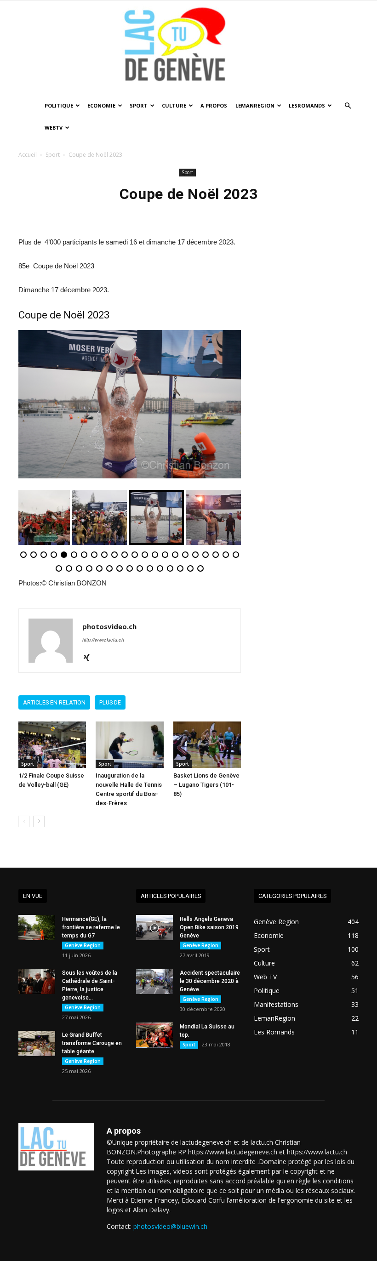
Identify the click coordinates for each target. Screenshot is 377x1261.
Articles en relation (54, 702)
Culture (174, 105)
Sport (139, 105)
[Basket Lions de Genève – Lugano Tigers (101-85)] (207, 744)
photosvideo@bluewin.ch (170, 1226)
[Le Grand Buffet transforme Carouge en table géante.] (36, 1043)
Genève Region (83, 945)
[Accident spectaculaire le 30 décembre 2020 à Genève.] (154, 981)
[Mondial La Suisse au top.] (154, 1035)
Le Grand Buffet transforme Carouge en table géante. (92, 1043)
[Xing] (89, 658)
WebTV (54, 127)
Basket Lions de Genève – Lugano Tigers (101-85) (206, 784)
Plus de (110, 702)
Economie (101, 105)
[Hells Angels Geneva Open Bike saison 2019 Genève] (154, 927)
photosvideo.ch (109, 626)
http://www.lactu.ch (103, 639)
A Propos (213, 105)
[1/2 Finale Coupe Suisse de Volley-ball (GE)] (52, 744)
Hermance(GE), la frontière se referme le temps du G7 (91, 927)
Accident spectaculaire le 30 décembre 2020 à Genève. (210, 981)
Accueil (27, 155)
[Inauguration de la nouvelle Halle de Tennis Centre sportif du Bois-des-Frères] (129, 744)
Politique (59, 105)
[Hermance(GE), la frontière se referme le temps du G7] (36, 927)
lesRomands (307, 105)
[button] (348, 106)
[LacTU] (188, 47)
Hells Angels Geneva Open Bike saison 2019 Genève (209, 927)
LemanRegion (254, 105)
